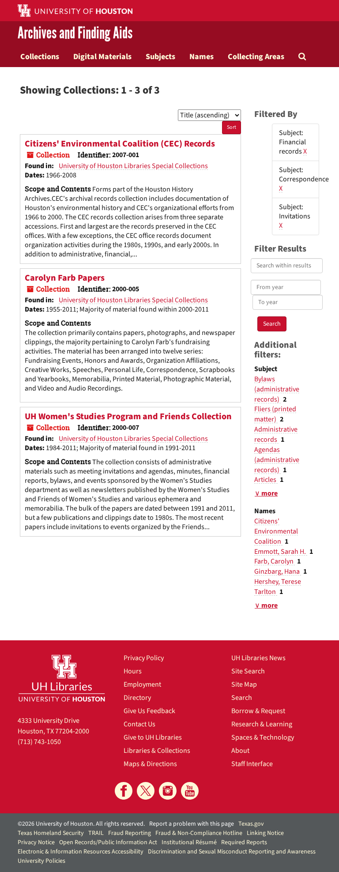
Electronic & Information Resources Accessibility (80, 851)
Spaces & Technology (262, 737)
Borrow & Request (258, 711)
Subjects (160, 56)
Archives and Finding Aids (75, 33)
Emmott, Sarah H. (280, 551)
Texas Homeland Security (51, 833)
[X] (145, 791)
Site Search (248, 671)
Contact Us (139, 724)
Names (201, 56)
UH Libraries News (258, 658)
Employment (142, 684)
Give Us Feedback (149, 711)
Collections (39, 56)
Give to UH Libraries (153, 737)
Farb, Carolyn (274, 561)
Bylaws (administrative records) (276, 389)
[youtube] (190, 791)
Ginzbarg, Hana (277, 571)
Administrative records (276, 434)
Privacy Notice (36, 842)
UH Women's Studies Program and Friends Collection (128, 416)
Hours (133, 671)
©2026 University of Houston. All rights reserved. (81, 823)
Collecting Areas (256, 56)
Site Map (244, 684)
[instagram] (168, 791)
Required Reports (244, 842)
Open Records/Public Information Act (108, 842)
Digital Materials (102, 56)
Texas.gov (251, 823)
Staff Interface (252, 764)
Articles (266, 480)
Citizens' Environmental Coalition (276, 531)
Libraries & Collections (157, 750)
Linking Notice (265, 833)
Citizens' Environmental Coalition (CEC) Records (120, 144)
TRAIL (96, 833)
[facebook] (123, 791)
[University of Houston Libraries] (62, 678)
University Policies (41, 861)
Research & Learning (261, 724)
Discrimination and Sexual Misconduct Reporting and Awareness (232, 851)
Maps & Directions (150, 764)
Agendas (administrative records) (276, 460)
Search (241, 698)
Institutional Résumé (189, 842)
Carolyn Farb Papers (65, 278)
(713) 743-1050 (39, 742)
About (240, 750)
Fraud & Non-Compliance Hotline (198, 833)
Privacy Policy (144, 658)
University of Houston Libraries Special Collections (133, 166)
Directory (137, 698)
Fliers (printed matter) (275, 414)
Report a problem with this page (191, 823)
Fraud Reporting (129, 833)
